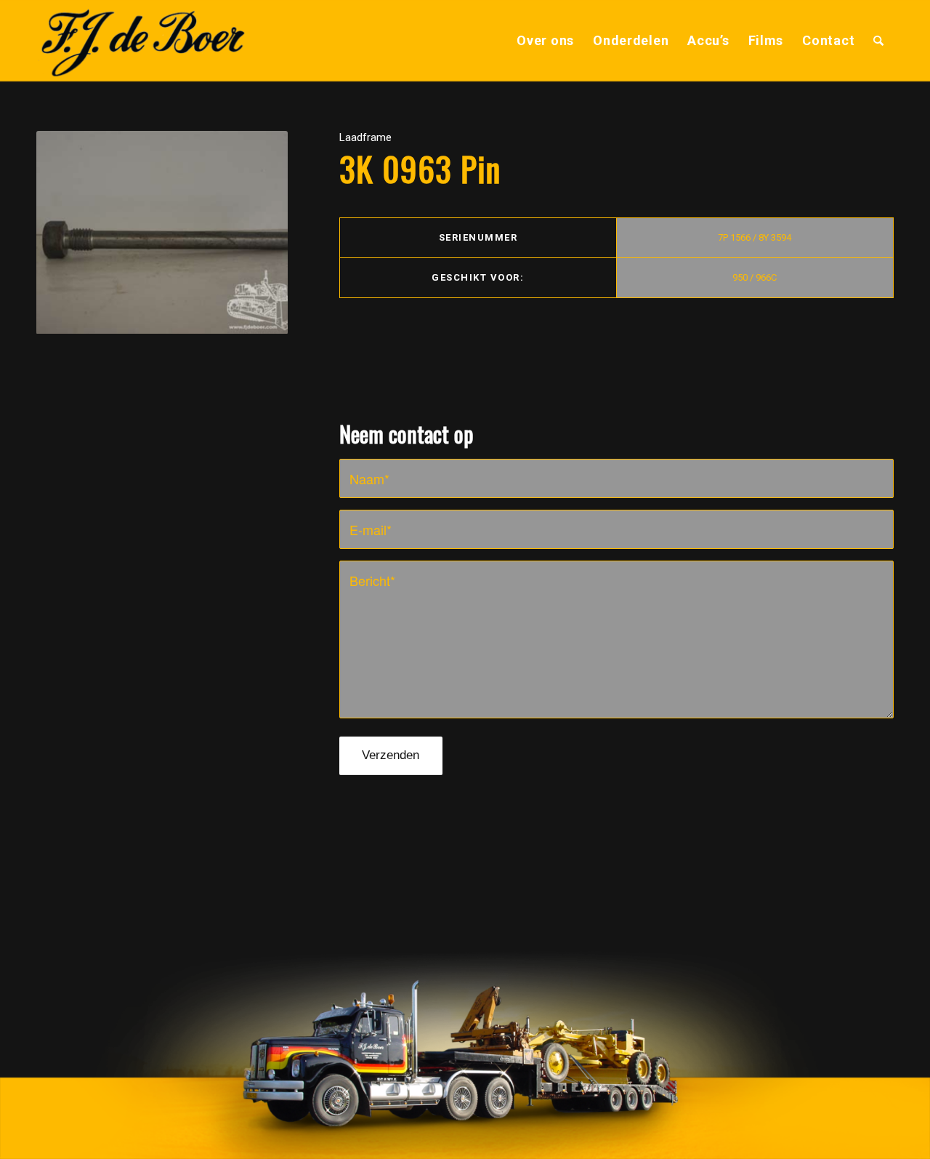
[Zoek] (879, 41)
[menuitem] (545, 41)
